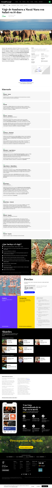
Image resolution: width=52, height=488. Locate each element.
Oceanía (35, 1)
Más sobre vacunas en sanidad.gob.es (25, 326)
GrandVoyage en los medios (28, 464)
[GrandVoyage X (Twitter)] (28, 474)
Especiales (41, 1)
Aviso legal (48, 477)
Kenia (4, 5)
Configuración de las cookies (43, 477)
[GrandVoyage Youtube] (26, 474)
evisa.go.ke (28, 379)
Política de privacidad (31, 477)
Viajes (9, 5)
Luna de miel (14, 5)
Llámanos (34, 463)
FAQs (20, 462)
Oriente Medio (15, 462)
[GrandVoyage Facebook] (30, 474)
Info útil (21, 5)
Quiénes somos (28, 462)
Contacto (27, 469)
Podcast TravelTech (21, 464)
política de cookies (14, 486)
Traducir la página (5, 470)
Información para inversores (28, 471)
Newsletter (21, 467)
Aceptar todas (44, 486)
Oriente (16, 1)
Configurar (38, 486)
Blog (20, 468)
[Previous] (2, 32)
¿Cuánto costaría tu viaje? (26, 80)
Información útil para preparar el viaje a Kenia (9, 397)
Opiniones (25, 5)
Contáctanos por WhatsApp (34, 465)
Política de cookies (36, 477)
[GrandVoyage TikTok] (21, 474)
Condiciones (26, 477)
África (28, 1)
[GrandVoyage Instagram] (24, 474)
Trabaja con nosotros (27, 466)
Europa (32, 1)
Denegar (32, 486)
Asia (20, 1)
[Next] (50, 32)
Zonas (18, 5)
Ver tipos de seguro (5, 326)
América (23, 1)
